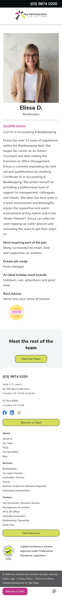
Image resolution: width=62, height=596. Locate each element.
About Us (8, 438)
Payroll (6, 481)
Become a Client (15, 591)
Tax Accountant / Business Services (21, 503)
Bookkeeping (10, 468)
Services (7, 463)
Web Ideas (33, 582)
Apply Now (9, 524)
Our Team (8, 443)
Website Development (13, 582)
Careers (7, 497)
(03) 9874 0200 (43, 3)
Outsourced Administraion (16, 490)
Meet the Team (31, 359)
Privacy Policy (25, 578)
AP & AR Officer (11, 511)
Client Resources (31, 533)
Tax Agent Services (13, 473)
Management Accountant (16, 507)
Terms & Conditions (45, 578)
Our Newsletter (11, 451)
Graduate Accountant (14, 516)
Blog (5, 456)
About (6, 433)
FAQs (5, 447)
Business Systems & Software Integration (24, 486)
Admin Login (9, 578)
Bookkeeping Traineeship (16, 520)
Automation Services (13, 477)
